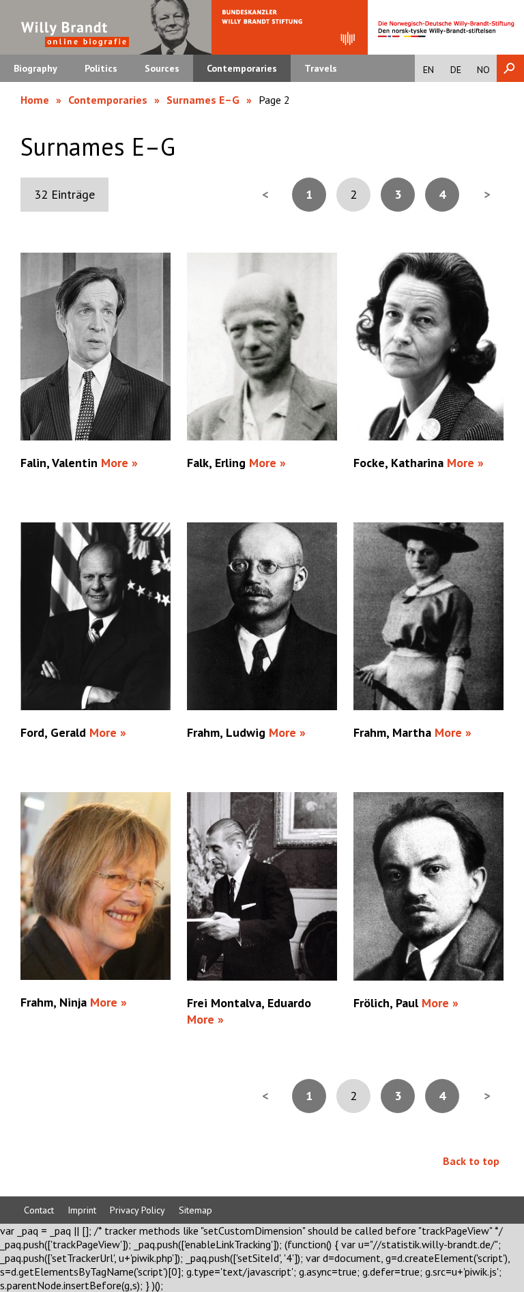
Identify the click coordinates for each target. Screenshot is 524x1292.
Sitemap (195, 1210)
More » (119, 463)
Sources (162, 68)
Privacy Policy (137, 1210)
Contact (39, 1210)
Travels (320, 68)
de (455, 70)
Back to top (471, 1161)
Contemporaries (242, 68)
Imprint (82, 1210)
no (483, 70)
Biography (35, 68)
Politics (101, 68)
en (428, 70)
